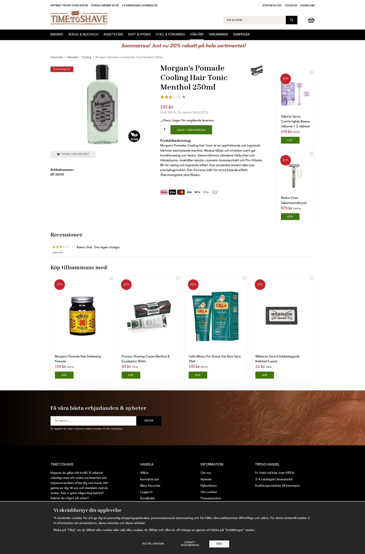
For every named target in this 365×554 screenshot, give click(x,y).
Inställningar (153, 543)
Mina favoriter (150, 485)
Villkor (144, 473)
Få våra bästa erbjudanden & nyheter (98, 408)
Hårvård (197, 34)
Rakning (56, 34)
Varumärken (218, 34)
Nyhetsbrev (209, 485)
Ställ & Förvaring (170, 34)
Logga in (291, 5)
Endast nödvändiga (190, 544)
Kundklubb (307, 5)
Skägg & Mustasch (83, 34)
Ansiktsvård (113, 34)
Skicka (148, 420)
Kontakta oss (272, 5)
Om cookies (209, 492)
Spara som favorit (74, 154)
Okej (219, 543)
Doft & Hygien (139, 34)
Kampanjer (241, 34)
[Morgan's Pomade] (257, 70)
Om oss (206, 473)
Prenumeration (211, 498)
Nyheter (206, 479)
